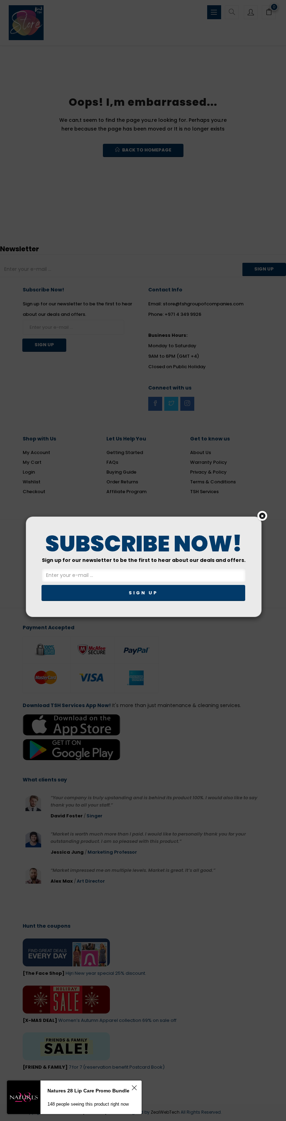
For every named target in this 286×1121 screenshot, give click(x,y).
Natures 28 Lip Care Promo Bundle (88, 1090)
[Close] (262, 516)
